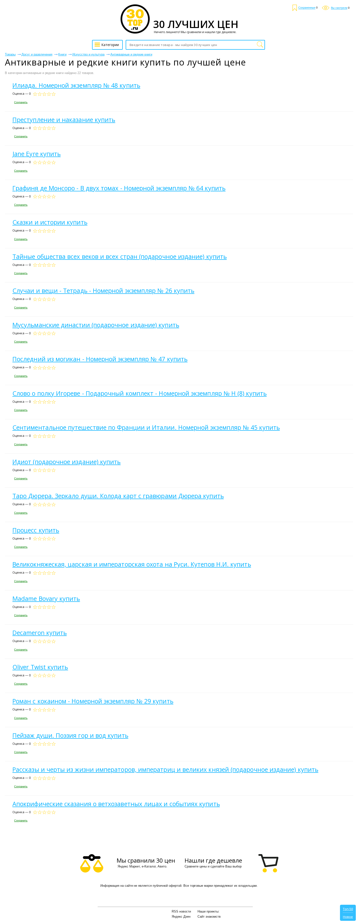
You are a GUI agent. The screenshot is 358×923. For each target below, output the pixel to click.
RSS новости (181, 911)
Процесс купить (35, 530)
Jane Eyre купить (36, 153)
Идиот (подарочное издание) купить (66, 461)
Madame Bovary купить (46, 598)
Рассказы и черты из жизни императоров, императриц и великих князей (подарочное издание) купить (165, 769)
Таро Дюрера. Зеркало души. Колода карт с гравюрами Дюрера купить (118, 496)
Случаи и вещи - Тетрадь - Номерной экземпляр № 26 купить (103, 290)
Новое (348, 916)
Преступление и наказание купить (63, 119)
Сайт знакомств (209, 916)
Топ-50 (348, 909)
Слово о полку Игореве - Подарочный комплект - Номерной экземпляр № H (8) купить (139, 393)
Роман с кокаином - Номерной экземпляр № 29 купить (92, 701)
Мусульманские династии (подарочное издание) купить (95, 325)
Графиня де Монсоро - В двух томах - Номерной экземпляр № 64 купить (119, 188)
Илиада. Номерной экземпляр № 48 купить (76, 85)
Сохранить (21, 102)
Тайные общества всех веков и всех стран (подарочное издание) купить (119, 256)
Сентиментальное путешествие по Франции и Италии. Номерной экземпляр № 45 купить (146, 427)
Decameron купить (39, 632)
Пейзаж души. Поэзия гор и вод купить (70, 735)
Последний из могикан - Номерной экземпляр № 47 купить (100, 359)
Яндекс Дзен (181, 916)
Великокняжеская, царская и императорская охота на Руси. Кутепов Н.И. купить (131, 564)
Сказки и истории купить (49, 222)
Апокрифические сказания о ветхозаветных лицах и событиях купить (116, 804)
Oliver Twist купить (40, 667)
